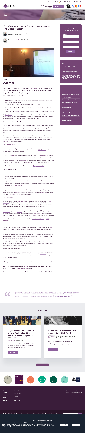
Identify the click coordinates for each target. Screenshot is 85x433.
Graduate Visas (65, 92)
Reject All (76, 424)
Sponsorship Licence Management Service (70, 115)
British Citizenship (42, 149)
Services (54, 1)
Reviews (59, 1)
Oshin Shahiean (33, 88)
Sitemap (39, 413)
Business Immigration (66, 112)
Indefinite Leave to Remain (38, 218)
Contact (78, 1)
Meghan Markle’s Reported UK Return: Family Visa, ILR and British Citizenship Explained (70, 67)
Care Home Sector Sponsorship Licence (70, 99)
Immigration (6, 141)
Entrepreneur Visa (10, 144)
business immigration (34, 215)
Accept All (64, 424)
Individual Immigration (66, 107)
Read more (12, 352)
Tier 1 (4, 144)
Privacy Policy (30, 413)
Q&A (43, 413)
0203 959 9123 (18, 399)
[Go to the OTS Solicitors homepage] (9, 6)
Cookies (35, 413)
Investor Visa (9, 197)
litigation (18, 111)
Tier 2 (4, 224)
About (73, 1)
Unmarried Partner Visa (67, 120)
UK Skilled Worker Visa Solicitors (69, 110)
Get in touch (59, 6)
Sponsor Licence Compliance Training (69, 117)
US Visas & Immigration (66, 97)
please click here (14, 426)
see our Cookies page (33, 425)
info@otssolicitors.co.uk (19, 400)
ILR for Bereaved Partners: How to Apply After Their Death (70, 72)
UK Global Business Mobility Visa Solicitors (70, 94)
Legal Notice (23, 413)
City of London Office (18, 390)
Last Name (65, 39)
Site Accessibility (6, 413)
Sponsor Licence (7, 231)
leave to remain (37, 213)
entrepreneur (23, 160)
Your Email (65, 45)
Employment (12, 180)
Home (48, 1)
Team (64, 1)
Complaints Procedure (15, 413)
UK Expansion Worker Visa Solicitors (69, 102)
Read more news (42, 365)
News (68, 1)
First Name (65, 34)
